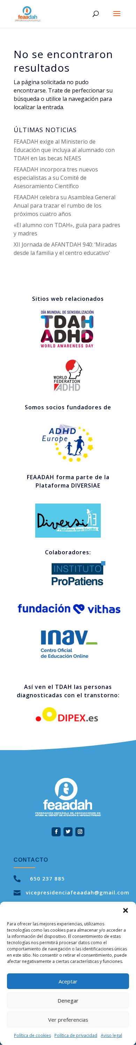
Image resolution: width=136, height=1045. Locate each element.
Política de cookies (32, 1035)
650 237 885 (47, 878)
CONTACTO (31, 860)
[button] (125, 910)
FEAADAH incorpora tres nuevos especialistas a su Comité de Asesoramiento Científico (56, 178)
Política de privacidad (75, 1035)
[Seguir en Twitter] (68, 831)
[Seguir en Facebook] (56, 831)
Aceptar (68, 981)
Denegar (68, 1000)
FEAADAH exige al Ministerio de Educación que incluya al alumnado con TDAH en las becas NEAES (64, 150)
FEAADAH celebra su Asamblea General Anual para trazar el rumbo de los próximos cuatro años (64, 205)
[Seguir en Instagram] (79, 831)
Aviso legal (111, 1035)
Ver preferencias (68, 1019)
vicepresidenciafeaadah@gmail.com (77, 892)
